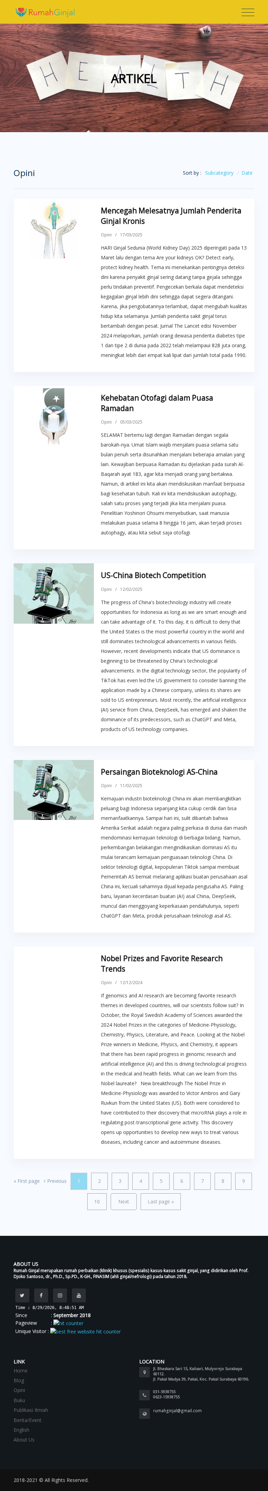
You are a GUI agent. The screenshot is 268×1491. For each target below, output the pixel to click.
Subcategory (219, 172)
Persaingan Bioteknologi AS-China (159, 772)
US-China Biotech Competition (153, 575)
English (21, 1430)
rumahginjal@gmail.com (177, 1411)
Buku (19, 1400)
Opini (106, 235)
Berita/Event (28, 1420)
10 (97, 1201)
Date (247, 172)
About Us (24, 1439)
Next (123, 1201)
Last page (161, 1201)
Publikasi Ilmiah (31, 1410)
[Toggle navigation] (248, 12)
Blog (19, 1380)
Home (21, 1370)
